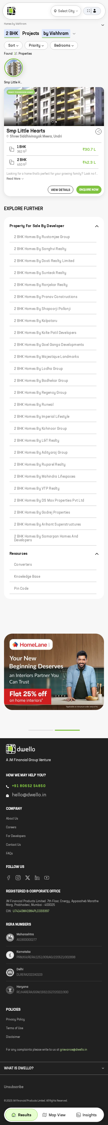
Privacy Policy (15, 1019)
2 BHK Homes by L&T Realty (36, 440)
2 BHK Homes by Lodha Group (38, 369)
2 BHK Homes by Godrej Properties (42, 512)
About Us (12, 818)
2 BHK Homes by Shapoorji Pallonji (42, 309)
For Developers (16, 836)
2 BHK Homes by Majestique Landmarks (46, 357)
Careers (11, 827)
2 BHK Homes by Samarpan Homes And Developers (46, 538)
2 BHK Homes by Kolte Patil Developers (45, 333)
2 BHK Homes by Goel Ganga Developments (49, 345)
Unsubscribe (13, 1087)
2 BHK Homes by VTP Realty (37, 488)
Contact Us (13, 845)
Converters (23, 564)
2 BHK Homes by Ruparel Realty (40, 464)
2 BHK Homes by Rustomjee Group (42, 237)
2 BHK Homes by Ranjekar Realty (41, 285)
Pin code (21, 588)
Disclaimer (13, 1037)
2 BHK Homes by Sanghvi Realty (40, 249)
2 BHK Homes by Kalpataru (36, 321)
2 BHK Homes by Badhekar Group (41, 381)
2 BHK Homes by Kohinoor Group (40, 428)
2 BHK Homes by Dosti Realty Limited (44, 261)
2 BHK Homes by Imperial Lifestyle (41, 417)
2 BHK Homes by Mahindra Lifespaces (45, 476)
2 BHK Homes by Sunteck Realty (40, 273)
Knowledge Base (27, 576)
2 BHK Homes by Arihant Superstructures (47, 524)
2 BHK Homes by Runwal (33, 405)
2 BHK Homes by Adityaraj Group (41, 452)
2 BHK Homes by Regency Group (40, 393)
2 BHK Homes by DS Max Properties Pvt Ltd (49, 500)
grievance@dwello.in (73, 1049)
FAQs (9, 853)
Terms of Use (14, 1028)
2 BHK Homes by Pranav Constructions (45, 297)
